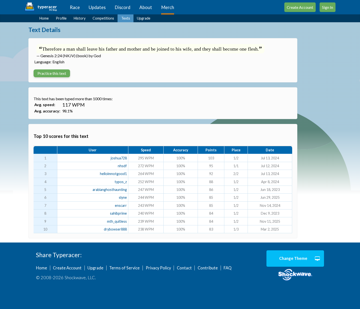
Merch (167, 7)
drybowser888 (115, 229)
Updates (97, 7)
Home (44, 18)
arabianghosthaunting (110, 190)
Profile (61, 18)
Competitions (103, 18)
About (145, 7)
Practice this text (51, 73)
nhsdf (122, 166)
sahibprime (118, 213)
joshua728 (119, 158)
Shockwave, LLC (295, 275)
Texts (125, 18)
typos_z (121, 182)
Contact (184, 267)
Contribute (208, 267)
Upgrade (143, 18)
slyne (123, 197)
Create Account (300, 7)
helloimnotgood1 (113, 174)
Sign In (327, 7)
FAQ (227, 267)
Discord (122, 7)
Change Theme (293, 258)
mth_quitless (117, 221)
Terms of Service (124, 267)
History (79, 18)
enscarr (121, 205)
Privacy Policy (158, 267)
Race (75, 7)
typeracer (47, 6)
